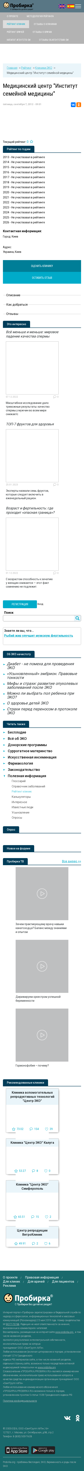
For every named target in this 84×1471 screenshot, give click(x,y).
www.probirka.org (64, 1332)
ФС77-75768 (12, 1324)
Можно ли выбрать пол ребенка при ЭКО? (40, 695)
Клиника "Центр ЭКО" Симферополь (32, 1186)
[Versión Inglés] (70, 6)
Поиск (8, 612)
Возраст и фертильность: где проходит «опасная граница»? (30, 510)
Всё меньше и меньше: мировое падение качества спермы (32, 334)
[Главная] (18, 8)
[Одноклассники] (78, 104)
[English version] (62, 6)
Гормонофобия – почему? (32, 1065)
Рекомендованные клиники (25, 1082)
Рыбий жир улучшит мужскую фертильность (38, 635)
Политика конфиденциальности (20, 1400)
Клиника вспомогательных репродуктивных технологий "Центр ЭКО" (32, 1097)
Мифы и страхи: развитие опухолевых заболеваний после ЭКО (42, 685)
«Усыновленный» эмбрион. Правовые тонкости (42, 676)
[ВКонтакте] (73, 104)
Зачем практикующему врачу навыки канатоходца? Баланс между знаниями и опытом (41, 928)
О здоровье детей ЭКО (27, 703)
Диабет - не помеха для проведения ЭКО (40, 666)
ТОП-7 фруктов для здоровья (30, 424)
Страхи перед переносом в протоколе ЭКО (42, 711)
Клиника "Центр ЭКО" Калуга (32, 1143)
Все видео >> (71, 861)
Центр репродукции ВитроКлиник (32, 1232)
